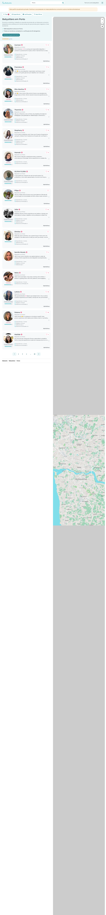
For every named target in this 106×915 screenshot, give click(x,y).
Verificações (28, 14)
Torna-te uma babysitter (92, 2)
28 (34, 354)
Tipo (7, 14)
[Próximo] (39, 354)
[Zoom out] (102, 22)
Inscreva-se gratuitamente (11, 35)
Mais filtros (38, 14)
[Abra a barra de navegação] (102, 2)
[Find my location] (102, 26)
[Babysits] (7, 2)
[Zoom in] (102, 19)
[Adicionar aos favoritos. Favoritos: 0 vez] (48, 190)
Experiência (16, 14)
